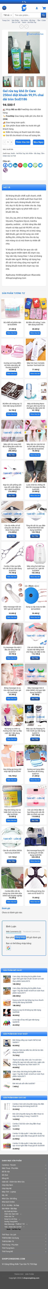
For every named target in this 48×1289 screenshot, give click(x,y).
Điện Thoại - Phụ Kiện (10, 1168)
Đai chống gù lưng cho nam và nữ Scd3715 (36, 892)
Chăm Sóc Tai (9, 1216)
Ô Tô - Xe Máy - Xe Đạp (10, 1205)
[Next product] (21, 26)
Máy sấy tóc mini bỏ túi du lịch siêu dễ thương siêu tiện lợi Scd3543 (36, 446)
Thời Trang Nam (8, 1248)
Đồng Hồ (5, 1178)
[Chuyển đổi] (45, 1165)
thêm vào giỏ (23, 142)
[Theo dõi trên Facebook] (23, 2)
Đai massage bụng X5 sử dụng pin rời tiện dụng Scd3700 (35, 852)
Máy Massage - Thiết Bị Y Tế (14, 1224)
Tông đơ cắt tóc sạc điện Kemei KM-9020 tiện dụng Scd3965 (35, 528)
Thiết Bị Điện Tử (8, 1241)
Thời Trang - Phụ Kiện (10, 1245)
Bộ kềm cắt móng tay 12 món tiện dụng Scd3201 (12, 405)
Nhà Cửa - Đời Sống (9, 1199)
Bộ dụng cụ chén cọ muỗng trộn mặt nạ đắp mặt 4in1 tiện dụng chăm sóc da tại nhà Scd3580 (12, 733)
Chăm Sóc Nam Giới (11, 1214)
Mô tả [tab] (6, 187)
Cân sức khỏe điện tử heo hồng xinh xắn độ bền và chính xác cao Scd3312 (35, 813)
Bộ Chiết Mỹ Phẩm (10, 1211)
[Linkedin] (15, 165)
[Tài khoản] (37, 8)
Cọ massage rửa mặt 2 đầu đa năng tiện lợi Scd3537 (12, 649)
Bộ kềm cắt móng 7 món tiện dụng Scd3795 (35, 323)
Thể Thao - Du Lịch (9, 1235)
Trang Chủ (19, 1274)
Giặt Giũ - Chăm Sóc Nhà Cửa (13, 1182)
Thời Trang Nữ (7, 1251)
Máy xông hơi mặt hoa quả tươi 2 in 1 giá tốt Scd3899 (36, 568)
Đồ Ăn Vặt (6, 1172)
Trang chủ (6, 20)
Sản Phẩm (15, 20)
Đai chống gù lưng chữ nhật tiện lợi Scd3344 (12, 770)
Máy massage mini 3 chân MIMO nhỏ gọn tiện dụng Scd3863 (35, 690)
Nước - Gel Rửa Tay (29, 22)
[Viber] (5, 170)
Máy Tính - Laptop (9, 1192)
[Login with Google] (8, 948)
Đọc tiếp (12, 455)
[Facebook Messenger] (30, 165)
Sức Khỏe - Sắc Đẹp (28, 20)
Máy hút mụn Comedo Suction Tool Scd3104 (35, 364)
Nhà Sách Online (8, 1202)
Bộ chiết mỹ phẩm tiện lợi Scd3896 (12, 323)
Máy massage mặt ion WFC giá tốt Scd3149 (12, 608)
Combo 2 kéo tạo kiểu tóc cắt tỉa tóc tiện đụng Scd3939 (12, 568)
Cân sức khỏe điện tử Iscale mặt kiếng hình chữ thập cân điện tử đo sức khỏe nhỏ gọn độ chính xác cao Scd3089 (35, 651)
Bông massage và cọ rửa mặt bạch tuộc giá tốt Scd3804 (12, 690)
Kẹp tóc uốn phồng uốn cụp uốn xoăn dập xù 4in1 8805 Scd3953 (12, 487)
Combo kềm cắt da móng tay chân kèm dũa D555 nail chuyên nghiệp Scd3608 (12, 894)
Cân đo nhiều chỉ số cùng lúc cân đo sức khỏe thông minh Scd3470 (12, 529)
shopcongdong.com (31, 1278)
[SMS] (35, 165)
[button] (4, 8)
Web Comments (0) (13, 932)
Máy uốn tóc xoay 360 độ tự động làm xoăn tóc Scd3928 (12, 446)
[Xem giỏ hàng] (44, 7)
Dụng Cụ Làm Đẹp (10, 1219)
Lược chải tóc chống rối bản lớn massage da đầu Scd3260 (35, 487)
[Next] (41, 52)
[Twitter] (10, 165)
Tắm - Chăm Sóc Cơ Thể (12, 1227)
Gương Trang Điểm (11, 1221)
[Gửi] (43, 15)
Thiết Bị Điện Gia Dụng (10, 1238)
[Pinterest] (20, 165)
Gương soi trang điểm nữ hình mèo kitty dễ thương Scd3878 (12, 365)
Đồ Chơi (5, 1175)
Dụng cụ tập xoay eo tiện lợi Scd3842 (35, 608)
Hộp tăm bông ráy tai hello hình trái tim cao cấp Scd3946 (12, 812)
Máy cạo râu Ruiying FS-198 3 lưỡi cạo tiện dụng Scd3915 (35, 731)
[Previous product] (26, 26)
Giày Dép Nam (7, 1185)
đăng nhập (20, 937)
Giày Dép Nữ (7, 1188)
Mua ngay (39, 142)
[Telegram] (40, 165)
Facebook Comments (31, 932)
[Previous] (7, 52)
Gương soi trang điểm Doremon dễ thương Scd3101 (35, 771)
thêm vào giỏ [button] (11, 333)
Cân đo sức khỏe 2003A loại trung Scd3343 (12, 851)
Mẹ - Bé (5, 1195)
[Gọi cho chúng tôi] (25, 2)
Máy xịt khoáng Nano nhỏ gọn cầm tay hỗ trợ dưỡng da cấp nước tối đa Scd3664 (35, 407)
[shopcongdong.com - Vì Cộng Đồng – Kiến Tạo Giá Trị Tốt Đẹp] (24, 8)
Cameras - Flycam (9, 1165)
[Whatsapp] (25, 165)
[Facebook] (5, 165)
